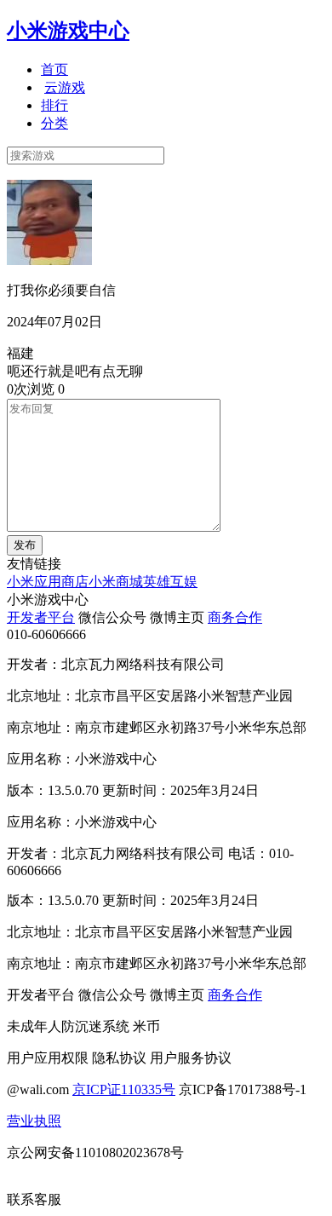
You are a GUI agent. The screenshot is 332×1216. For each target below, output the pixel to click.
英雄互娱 (170, 581)
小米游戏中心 (68, 31)
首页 (54, 69)
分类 (54, 123)
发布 (25, 545)
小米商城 (116, 581)
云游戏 (64, 87)
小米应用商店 (48, 581)
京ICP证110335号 (123, 1089)
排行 (54, 105)
